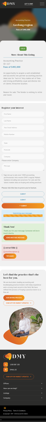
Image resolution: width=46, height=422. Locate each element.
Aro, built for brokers (22, 414)
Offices (6, 383)
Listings (6, 393)
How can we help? (10, 388)
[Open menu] (42, 4)
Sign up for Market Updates (17, 377)
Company (6, 398)
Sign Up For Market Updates (17, 303)
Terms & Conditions (19, 411)
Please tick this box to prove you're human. (19, 188)
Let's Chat (29, 4)
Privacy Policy (7, 411)
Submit (23, 194)
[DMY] (8, 4)
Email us (13, 370)
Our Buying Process (14, 298)
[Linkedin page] (5, 408)
